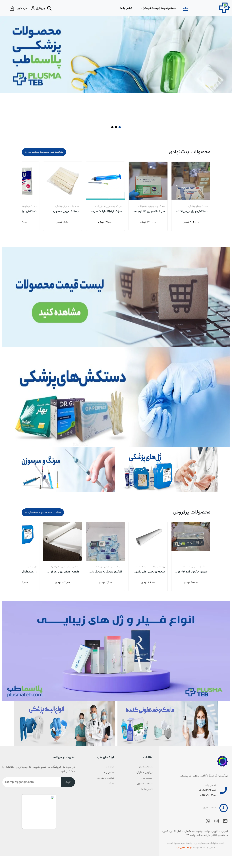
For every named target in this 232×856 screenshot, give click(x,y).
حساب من (147, 778)
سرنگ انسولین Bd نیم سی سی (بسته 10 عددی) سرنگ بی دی (192, 211)
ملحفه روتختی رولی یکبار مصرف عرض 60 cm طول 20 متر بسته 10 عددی (192, 571)
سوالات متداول (144, 783)
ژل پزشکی (74, 566)
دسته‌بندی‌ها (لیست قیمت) (159, 8)
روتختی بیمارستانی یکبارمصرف (193, 566)
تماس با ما (126, 8)
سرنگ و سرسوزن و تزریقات (194, 206)
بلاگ (111, 783)
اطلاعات (147, 757)
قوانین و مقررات (105, 778)
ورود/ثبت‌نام (145, 767)
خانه (185, 8)
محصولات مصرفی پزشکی (110, 206)
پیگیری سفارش (144, 772)
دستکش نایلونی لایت (66, 211)
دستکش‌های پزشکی (69, 206)
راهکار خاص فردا (184, 847)
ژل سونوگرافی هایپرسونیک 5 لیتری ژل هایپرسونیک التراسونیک (63, 571)
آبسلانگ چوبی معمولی (109, 211)
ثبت (68, 782)
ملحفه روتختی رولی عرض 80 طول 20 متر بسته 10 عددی (105, 571)
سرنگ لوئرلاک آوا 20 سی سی (150, 211)
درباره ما (109, 767)
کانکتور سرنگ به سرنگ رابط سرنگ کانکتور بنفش (148, 571)
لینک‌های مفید (105, 757)
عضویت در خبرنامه (64, 757)
